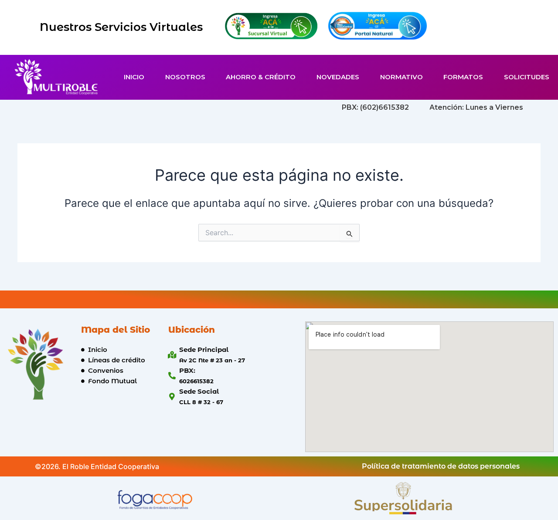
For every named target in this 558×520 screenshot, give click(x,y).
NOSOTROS (185, 77)
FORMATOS (463, 77)
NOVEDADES (337, 77)
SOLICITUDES (526, 77)
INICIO (134, 77)
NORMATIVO (401, 77)
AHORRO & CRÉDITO (261, 77)
